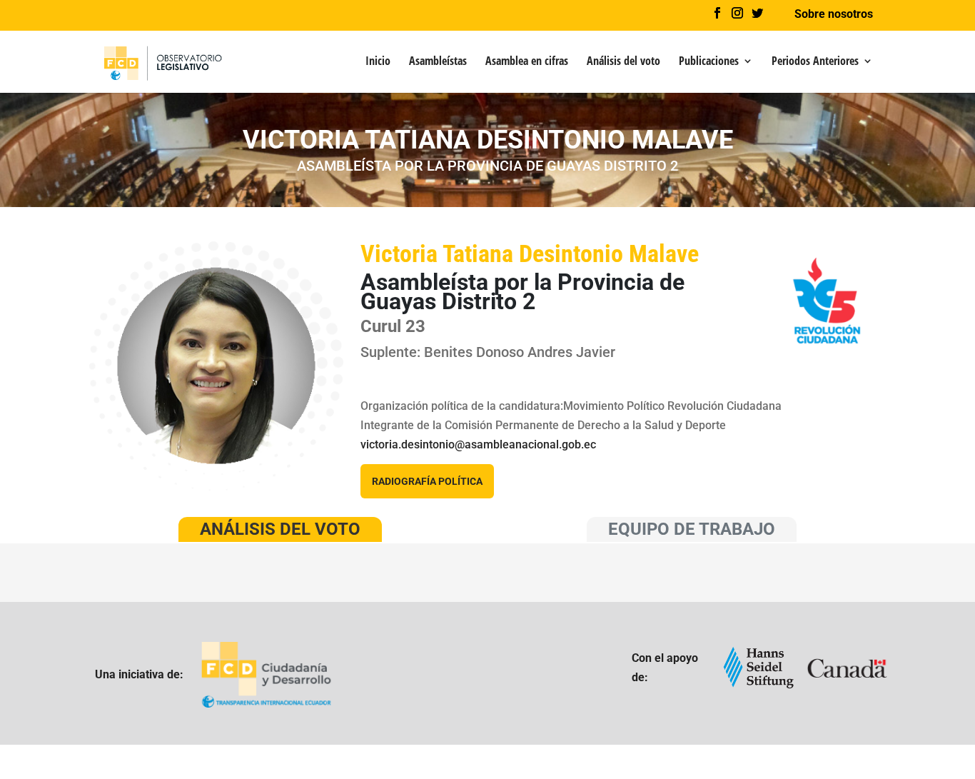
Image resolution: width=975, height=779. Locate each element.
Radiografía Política (427, 481)
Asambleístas (438, 62)
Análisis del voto (623, 62)
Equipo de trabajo (691, 529)
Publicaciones (709, 62)
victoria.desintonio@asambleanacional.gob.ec (478, 444)
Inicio (377, 62)
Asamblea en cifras (526, 62)
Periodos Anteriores (815, 62)
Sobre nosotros (833, 15)
